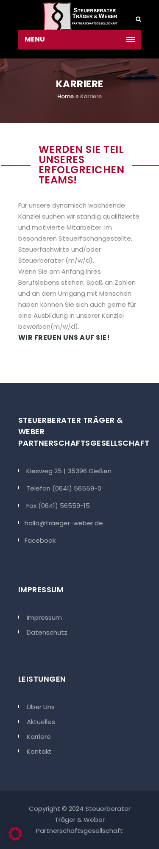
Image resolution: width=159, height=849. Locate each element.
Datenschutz (47, 632)
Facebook (40, 540)
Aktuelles (41, 721)
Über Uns (41, 706)
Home (65, 96)
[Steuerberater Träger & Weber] (79, 15)
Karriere (39, 736)
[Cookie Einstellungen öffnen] (15, 838)
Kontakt (39, 751)
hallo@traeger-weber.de (64, 523)
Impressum (44, 617)
